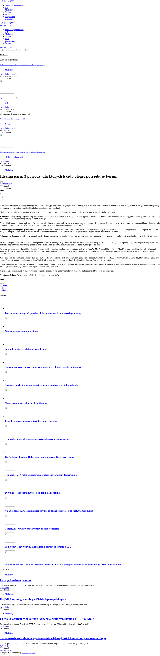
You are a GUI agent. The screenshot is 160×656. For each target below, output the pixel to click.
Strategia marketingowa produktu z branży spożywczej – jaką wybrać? (41, 562)
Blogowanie (10, 17)
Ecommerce (9, 19)
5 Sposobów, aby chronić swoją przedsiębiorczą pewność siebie (37, 616)
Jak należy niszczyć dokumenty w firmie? (12, 119)
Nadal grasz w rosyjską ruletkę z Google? (26, 580)
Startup (8, 12)
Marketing (9, 10)
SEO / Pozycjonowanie (14, 5)
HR (6, 8)
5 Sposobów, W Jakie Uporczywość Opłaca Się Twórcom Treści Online (41, 652)
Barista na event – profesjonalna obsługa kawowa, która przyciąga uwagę (22, 65)
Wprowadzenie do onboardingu (9, 98)
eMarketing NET (7, 1)
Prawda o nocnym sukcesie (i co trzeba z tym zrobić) (32, 598)
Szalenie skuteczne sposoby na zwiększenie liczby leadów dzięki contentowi (22, 152)
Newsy (8, 124)
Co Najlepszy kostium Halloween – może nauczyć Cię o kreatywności (40, 634)
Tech (7, 14)
